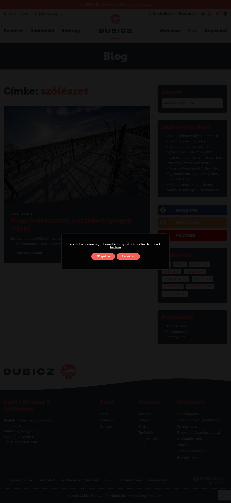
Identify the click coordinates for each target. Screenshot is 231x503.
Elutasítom (128, 256)
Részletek (115, 247)
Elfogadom (103, 256)
